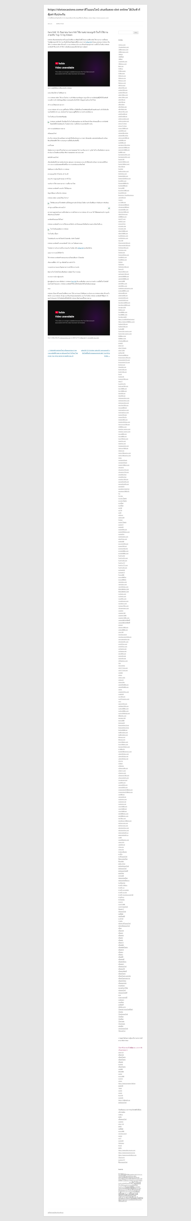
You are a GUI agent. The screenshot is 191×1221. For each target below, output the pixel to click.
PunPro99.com (122, 568)
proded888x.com (123, 551)
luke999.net (121, 393)
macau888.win (122, 408)
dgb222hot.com (123, 214)
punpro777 (121, 1160)
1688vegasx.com (123, 49)
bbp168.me (121, 166)
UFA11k (120, 761)
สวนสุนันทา (121, 985)
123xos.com (121, 45)
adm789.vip (121, 100)
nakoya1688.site (123, 448)
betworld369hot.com (124, 178)
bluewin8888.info (123, 183)
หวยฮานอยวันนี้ (122, 997)
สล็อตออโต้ (121, 969)
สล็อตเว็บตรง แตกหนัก (124, 976)
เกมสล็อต (121, 1002)
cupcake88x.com (123, 209)
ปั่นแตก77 (121, 909)
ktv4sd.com (121, 365)
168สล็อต (121, 57)
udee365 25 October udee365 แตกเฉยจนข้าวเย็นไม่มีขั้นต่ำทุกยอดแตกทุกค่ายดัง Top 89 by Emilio (95, 353)
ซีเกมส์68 (121, 861)
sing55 (136, 1187)
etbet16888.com (123, 231)
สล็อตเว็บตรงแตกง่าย (124, 978)
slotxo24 (120, 680)
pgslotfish (121, 534)
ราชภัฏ (120, 921)
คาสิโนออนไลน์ (122, 857)
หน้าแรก (50, 24)
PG (119, 494)
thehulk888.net (122, 730)
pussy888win (122, 580)
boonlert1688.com (123, 190)
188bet (120, 59)
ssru (119, 701)
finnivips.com (122, 250)
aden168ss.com (123, 95)
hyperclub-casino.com (125, 331)
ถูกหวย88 (121, 876)
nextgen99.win (122, 460)
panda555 (121, 486)
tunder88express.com (125, 751)
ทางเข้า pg (121, 888)
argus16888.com (123, 128)
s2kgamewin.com (123, 608)
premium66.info (123, 549)
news (120, 458)
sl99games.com (123, 661)
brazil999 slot (122, 193)
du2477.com (122, 219)
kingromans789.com (124, 357)
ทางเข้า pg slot (122, 892)
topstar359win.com (124, 747)
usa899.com (122, 783)
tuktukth (124, 1190)
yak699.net (121, 845)
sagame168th (122, 615)
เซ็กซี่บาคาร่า (122, 1007)
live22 (120, 374)
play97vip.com (122, 539)
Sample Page (60, 24)
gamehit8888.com (123, 276)
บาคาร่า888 (121, 904)
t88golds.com (122, 716)
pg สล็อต (120, 503)
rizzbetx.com (122, 594)
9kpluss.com (122, 80)
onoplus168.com (123, 479)
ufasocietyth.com (123, 778)
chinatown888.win (123, 205)
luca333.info (122, 384)
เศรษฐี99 (120, 1026)
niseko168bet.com (123, 465)
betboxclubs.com (123, 171)
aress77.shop (122, 123)
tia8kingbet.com (123, 732)
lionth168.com (122, 369)
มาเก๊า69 (120, 919)
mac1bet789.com (123, 405)
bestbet (120, 169)
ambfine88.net (122, 114)
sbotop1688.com (123, 627)
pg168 (120, 508)
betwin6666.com (123, 176)
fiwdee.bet (121, 252)
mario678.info (122, 417)
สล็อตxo (120, 954)
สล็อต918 (121, 950)
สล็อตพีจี (120, 957)
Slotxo (120, 1188)
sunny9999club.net (124, 713)
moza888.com (122, 434)
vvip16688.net (122, 809)
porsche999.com (123, 544)
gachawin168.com (123, 274)
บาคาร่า (120, 902)
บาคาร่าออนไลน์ (123, 907)
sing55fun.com (122, 644)
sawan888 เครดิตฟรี (124, 620)
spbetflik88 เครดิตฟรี (128, 1188)
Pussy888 (121, 575)
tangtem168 (121, 718)
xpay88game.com (123, 840)
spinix (120, 689)
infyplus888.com (123, 341)
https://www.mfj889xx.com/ (126, 322)
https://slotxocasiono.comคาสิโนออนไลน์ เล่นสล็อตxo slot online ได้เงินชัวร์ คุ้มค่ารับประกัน (94, 12)
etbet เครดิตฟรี (122, 1177)
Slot (119, 663)
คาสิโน (120, 854)
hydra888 (121, 329)
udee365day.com (123, 754)
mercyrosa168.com (124, 424)
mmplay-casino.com (124, 429)
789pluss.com (122, 64)
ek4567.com (121, 221)
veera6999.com (123, 785)
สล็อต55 (120, 938)
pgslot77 (120, 525)
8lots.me (120, 66)
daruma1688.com (123, 212)
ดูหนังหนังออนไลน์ (123, 866)
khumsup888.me (123, 355)
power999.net (122, 546)
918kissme (121, 73)
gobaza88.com (122, 293)
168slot (120, 54)
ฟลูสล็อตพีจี (121, 916)
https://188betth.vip (124, 1100)
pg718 (120, 510)
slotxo (120, 675)
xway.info (121, 842)
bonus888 (121, 188)
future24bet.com (123, 272)
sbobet (120, 625)
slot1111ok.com (123, 668)
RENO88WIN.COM (123, 589)
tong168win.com (123, 742)
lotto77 (120, 381)
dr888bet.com (122, 217)
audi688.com (122, 140)
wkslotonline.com (123, 828)
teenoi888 (121, 720)
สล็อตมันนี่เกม (122, 962)
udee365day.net (123, 756)
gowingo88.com (123, 295)
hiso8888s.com (122, 312)
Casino (120, 200)
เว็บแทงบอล (121, 1024)
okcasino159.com (123, 470)
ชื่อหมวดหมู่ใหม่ (123, 859)
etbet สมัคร (133, 1176)
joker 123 (121, 1124)
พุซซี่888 (120, 914)
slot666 (120, 673)
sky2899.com (122, 654)
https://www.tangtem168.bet (126, 1083)
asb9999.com (122, 131)
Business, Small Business (126, 195)
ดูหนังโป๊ (120, 1086)
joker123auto (122, 348)
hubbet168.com (123, 324)
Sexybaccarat (122, 634)
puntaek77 (121, 572)
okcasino (121, 467)
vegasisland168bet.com (125, 790)
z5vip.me (121, 847)
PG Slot (120, 496)
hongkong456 (122, 317)
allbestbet (121, 104)
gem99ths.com (122, 283)
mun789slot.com (123, 439)
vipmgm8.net (122, 797)
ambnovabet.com (123, 119)
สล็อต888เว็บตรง (123, 947)
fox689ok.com (122, 257)
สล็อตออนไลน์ (122, 966)
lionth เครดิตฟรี (122, 1183)
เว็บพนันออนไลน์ (123, 1014)
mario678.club (122, 415)
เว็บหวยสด (121, 1021)
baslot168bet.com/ (124, 164)
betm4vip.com (122, 174)
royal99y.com (122, 599)
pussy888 (121, 1076)
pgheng (120, 515)
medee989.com (123, 420)
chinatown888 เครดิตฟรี (124, 1176)
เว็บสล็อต (120, 1017)
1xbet (120, 1088)
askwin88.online (123, 133)
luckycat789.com (123, 386)
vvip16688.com (122, 806)
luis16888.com (122, 389)
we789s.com (122, 818)
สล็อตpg (120, 952)
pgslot (120, 1074)
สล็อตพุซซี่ (121, 959)
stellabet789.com (123, 706)
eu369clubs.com (123, 236)
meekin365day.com (124, 422)
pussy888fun (122, 577)
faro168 (73, 281)
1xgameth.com (122, 61)
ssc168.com (121, 697)
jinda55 (120, 343)
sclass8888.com (123, 630)
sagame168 (121, 613)
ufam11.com (122, 771)
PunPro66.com (122, 560)
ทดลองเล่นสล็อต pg (123, 880)
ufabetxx (121, 766)
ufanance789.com (123, 775)
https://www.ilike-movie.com (126, 1150)
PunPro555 (121, 556)
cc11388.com (122, 202)
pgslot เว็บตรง (122, 522)
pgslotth (120, 1098)
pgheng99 (121, 517)
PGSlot (120, 520)
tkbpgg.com (121, 737)
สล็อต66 (120, 940)
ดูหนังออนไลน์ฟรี (123, 871)
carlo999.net (122, 197)
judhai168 (121, 353)
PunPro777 (121, 563)
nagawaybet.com (123, 446)
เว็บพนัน (120, 1012)
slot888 (120, 1069)
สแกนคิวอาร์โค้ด (123, 988)
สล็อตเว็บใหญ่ (122, 981)
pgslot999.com (122, 529)
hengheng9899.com (124, 303)
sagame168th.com (123, 618)
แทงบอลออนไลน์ (123, 1028)
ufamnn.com (122, 773)
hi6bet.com (121, 310)
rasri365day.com (123, 587)
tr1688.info (121, 749)
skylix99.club (122, 656)
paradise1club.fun (123, 489)
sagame (120, 611)
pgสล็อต (135, 1185)
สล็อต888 (121, 945)
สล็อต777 (121, 943)
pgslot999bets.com (124, 532)
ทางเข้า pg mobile (123, 890)
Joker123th (129, 1180)
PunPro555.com (123, 558)
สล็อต (120, 928)
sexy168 (120, 632)
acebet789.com (122, 90)
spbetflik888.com (123, 685)
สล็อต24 (120, 933)
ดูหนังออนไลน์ (122, 868)
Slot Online (121, 666)
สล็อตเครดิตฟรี (122, 971)
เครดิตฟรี (121, 1005)
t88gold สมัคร (137, 1188)
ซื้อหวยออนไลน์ (122, 1162)
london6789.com (123, 379)
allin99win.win (122, 107)
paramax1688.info (123, 491)
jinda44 (120, 1064)
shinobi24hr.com (123, 642)
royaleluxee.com (123, 601)
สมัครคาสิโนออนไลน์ (124, 923)
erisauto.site (122, 226)
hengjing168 (122, 307)
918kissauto (122, 71)
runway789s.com (123, 606)
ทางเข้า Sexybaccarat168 (125, 895)
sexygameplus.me (123, 639)
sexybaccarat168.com (124, 637)
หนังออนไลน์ (122, 990)
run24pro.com (122, 603)
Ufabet (120, 763)
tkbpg (120, 1190)
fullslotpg (121, 264)
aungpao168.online (124, 145)
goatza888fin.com (123, 291)
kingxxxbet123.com (124, 360)
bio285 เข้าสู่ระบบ (137, 1174)
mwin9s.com (122, 441)
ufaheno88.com (123, 768)
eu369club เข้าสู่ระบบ (133, 1177)
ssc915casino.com (123, 699)
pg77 (119, 1138)
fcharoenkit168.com (124, 243)
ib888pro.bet (122, 336)
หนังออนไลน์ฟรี (122, 993)
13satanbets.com (123, 47)
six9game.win (122, 649)
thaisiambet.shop (123, 725)
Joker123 (121, 346)
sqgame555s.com (123, 692)
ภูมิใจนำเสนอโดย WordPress (55, 1212)
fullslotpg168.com (123, 267)
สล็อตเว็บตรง (122, 974)
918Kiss (120, 69)
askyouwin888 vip (123, 138)
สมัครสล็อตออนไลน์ (124, 926)
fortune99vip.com (123, 255)
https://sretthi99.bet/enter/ (126, 319)
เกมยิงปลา (121, 1000)
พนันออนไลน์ (122, 911)
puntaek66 (121, 570)
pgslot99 (120, 527)
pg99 (119, 513)
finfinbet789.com (123, 248)
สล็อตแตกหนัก (122, 983)
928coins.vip (122, 76)
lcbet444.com (122, 367)
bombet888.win (123, 186)
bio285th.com (122, 181)
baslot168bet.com (123, 162)
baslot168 (121, 159)
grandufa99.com (123, 298)
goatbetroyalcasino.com (125, 288)
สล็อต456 (121, 935)
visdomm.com (122, 799)
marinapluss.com (123, 410)
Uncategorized (122, 780)
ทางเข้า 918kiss (122, 885)
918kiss (120, 1114)
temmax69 (121, 723)
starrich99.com (122, 704)
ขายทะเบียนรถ (122, 852)
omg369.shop (122, 474)
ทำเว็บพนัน (121, 900)
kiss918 (120, 1095)
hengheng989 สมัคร (129, 1179)
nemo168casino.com (124, 453)
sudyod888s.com (123, 708)
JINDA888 (121, 1071)
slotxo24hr (121, 682)
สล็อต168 (89, 42)
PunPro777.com (123, 565)
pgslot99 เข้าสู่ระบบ (128, 1185)
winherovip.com (123, 823)
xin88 (120, 837)
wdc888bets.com (123, 814)
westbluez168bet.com (125, 821)
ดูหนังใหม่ (121, 873)
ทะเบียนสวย (121, 883)
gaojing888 (121, 281)
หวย (119, 995)
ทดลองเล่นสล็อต (123, 878)
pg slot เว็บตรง (122, 498)
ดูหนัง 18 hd (121, 864)
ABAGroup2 (121, 85)
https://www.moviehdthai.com (127, 1155)
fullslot (120, 262)
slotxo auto (121, 677)
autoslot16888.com (124, 147)
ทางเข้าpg (121, 897)
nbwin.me (121, 451)
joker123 (121, 1052)
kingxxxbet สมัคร (137, 1180)
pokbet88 (121, 541)
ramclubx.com (122, 582)
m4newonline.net (65, 338)
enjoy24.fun (122, 224)
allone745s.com (123, 112)
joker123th (121, 350)
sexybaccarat (122, 1134)
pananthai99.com (123, 482)
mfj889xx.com (122, 427)
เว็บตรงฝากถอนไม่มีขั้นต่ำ (125, 1009)
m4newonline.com (123, 398)
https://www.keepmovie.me (126, 1153)
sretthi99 (121, 694)
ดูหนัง (120, 1117)
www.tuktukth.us (123, 833)
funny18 (120, 269)
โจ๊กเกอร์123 (121, 1031)
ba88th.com (121, 152)
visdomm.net (122, 802)
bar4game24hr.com (124, 155)
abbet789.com (122, 88)
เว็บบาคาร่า (121, 1157)
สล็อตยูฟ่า (121, 964)
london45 (121, 377)
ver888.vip (121, 794)
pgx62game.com (123, 537)
